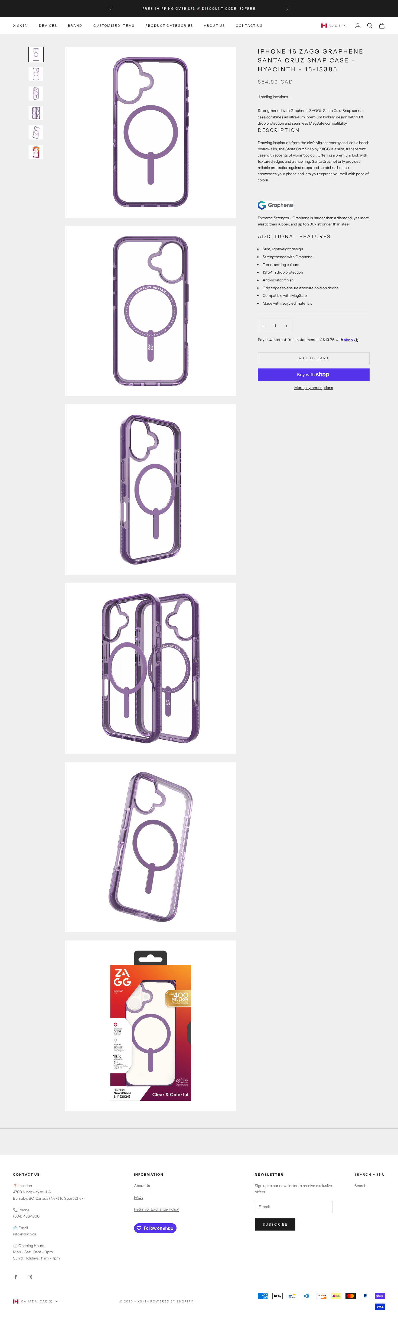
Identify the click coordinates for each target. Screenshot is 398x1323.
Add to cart (313, 358)
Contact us (249, 26)
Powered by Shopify (171, 1301)
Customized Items (114, 26)
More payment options (313, 387)
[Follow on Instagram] (29, 1277)
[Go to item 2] (36, 74)
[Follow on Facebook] (15, 1277)
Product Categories (169, 26)
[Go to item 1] (36, 54)
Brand (75, 26)
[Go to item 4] (36, 113)
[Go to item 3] (36, 93)
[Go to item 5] (36, 132)
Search (360, 1185)
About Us (214, 26)
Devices (48, 26)
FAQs (138, 1197)
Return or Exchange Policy (156, 1209)
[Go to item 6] (36, 151)
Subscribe (275, 1224)
